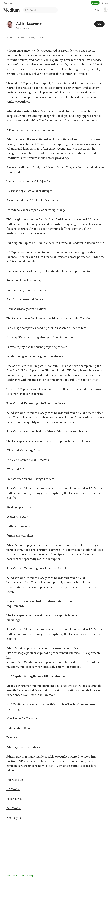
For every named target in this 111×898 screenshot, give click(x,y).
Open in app (8, 3)
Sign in (105, 3)
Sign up (95, 3)
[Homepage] (11, 10)
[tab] (9, 37)
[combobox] (44, 10)
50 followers (22, 28)
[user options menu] (105, 9)
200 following (27, 875)
